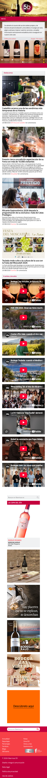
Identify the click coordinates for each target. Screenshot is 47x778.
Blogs (4, 749)
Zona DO (27, 741)
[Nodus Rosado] (23, 521)
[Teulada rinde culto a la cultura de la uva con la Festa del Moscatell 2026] (23, 243)
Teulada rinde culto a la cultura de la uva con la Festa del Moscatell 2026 (22, 261)
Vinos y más (28, 744)
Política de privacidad (10, 771)
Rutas (26, 738)
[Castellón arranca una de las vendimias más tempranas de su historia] (23, 91)
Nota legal (6, 767)
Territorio (5, 746)
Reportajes (6, 741)
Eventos (13, 224)
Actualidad (14, 174)
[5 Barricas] (27, 7)
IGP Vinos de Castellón (18, 122)
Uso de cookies (7, 775)
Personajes (6, 744)
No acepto (39, 38)
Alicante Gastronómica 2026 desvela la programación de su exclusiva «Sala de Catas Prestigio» (23, 213)
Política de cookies (10, 38)
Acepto (33, 38)
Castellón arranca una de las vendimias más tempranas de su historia (22, 109)
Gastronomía (28, 746)
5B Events (5, 751)
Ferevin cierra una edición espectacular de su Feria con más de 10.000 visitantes (23, 160)
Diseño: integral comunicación (13, 762)
